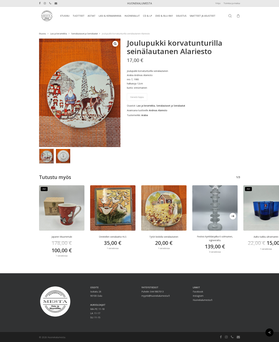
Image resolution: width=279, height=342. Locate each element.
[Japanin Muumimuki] (61, 208)
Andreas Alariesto (158, 110)
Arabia (144, 115)
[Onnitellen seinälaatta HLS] (112, 208)
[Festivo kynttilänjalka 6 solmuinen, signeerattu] (215, 208)
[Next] (233, 216)
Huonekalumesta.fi (202, 299)
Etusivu (42, 33)
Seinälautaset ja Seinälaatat (84, 33)
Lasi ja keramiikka (58, 33)
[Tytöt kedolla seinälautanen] (163, 208)
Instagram (198, 295)
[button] (115, 44)
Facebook (198, 291)
